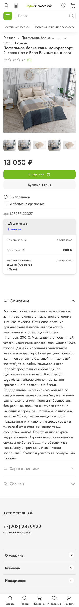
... (59, 38)
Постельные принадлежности (54, 27)
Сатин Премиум (15, 42)
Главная (9, 37)
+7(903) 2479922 (22, 526)
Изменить (15, 229)
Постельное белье (16, 27)
